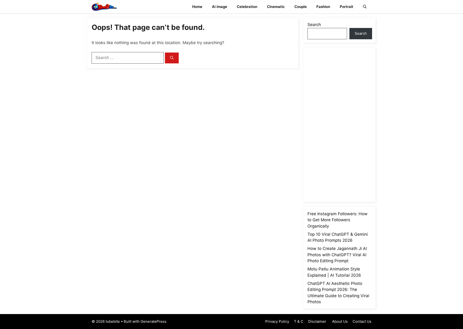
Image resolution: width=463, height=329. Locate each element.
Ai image (219, 6)
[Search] (172, 58)
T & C (298, 321)
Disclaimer (317, 321)
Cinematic (276, 6)
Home (197, 6)
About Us (339, 321)
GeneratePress (153, 321)
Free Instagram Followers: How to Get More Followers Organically (337, 219)
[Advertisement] (343, 124)
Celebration (247, 6)
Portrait (346, 6)
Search (314, 24)
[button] (364, 6)
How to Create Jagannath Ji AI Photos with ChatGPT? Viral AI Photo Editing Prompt (337, 254)
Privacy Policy (277, 321)
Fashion (323, 6)
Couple (300, 6)
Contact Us (362, 321)
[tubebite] (104, 6)
